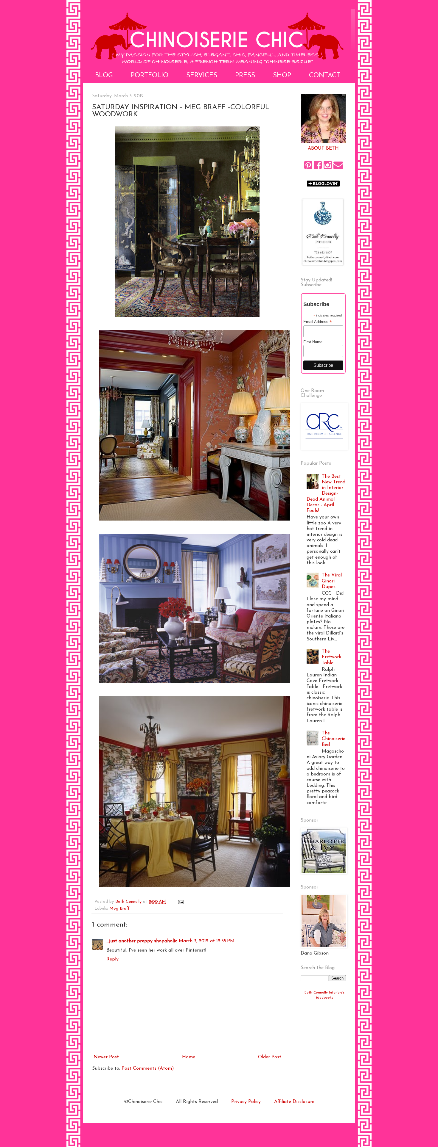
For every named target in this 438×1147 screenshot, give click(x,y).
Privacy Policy (246, 1101)
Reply (112, 959)
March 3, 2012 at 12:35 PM (206, 941)
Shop (282, 75)
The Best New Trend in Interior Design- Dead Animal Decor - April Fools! (326, 493)
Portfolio (149, 75)
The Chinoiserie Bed (333, 739)
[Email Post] (180, 902)
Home (188, 1057)
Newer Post (106, 1057)
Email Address (317, 322)
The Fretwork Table (331, 657)
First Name (312, 342)
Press (245, 75)
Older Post (269, 1057)
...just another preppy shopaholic (141, 941)
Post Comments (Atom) (148, 1068)
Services (201, 75)
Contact (324, 75)
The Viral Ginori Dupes (332, 581)
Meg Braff (119, 908)
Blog (104, 75)
